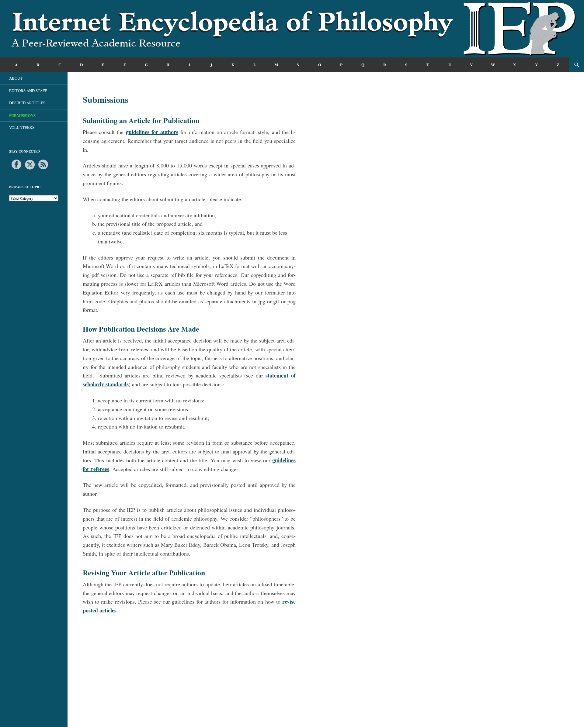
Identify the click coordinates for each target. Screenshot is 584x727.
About (16, 78)
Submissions (22, 115)
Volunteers (21, 127)
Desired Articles (27, 102)
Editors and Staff (28, 90)
